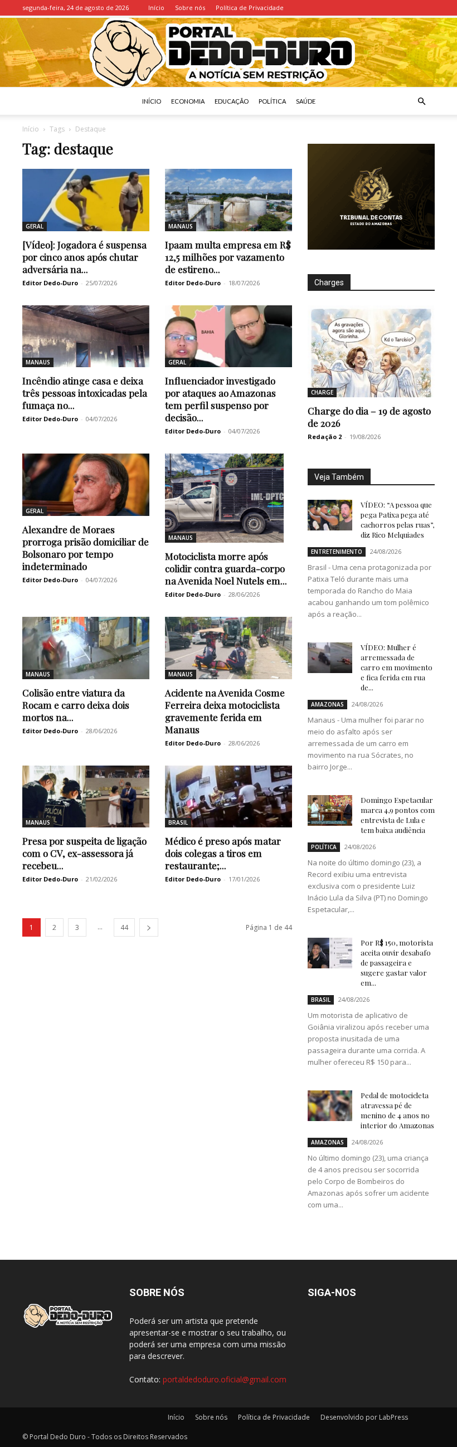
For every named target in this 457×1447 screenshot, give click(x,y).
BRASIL (178, 822)
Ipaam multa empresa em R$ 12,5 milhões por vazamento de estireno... (228, 256)
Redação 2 (325, 436)
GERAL (34, 226)
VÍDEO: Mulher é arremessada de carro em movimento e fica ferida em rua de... (396, 667)
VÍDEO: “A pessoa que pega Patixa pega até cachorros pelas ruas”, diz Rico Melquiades (397, 519)
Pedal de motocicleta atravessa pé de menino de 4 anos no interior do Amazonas (397, 1110)
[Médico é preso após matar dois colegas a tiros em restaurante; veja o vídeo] (228, 797)
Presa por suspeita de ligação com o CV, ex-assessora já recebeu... (84, 853)
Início (156, 7)
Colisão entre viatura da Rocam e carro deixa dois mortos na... (75, 704)
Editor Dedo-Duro (50, 283)
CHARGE (322, 392)
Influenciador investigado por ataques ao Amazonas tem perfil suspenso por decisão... (220, 398)
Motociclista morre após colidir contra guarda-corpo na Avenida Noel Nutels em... (226, 568)
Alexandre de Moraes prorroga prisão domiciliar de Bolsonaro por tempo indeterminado (85, 547)
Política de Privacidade (250, 7)
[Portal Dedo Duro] (228, 52)
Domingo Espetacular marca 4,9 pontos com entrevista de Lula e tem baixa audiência (398, 815)
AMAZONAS (327, 704)
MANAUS (180, 226)
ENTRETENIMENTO (336, 552)
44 (124, 927)
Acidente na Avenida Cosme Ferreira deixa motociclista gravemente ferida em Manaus (225, 710)
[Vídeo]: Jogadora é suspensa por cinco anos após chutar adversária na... (84, 256)
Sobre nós (190, 7)
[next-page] (148, 927)
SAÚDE (305, 101)
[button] (421, 101)
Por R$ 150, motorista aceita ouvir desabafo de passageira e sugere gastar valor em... (397, 962)
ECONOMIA (188, 101)
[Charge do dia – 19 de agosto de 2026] (371, 351)
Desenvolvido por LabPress (364, 1417)
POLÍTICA (272, 101)
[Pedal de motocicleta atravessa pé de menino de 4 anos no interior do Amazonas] (330, 1105)
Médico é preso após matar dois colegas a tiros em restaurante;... (223, 853)
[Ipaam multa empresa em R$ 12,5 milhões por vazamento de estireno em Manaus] (228, 200)
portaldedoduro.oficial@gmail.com (224, 1379)
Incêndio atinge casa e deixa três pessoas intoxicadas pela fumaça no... (84, 392)
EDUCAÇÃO (232, 101)
